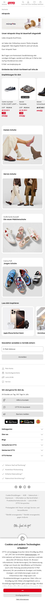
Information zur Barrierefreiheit (27, 498)
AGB (24, 495)
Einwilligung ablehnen (22, 595)
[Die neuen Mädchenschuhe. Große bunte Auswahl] (22, 233)
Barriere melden (22, 414)
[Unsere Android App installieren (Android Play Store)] (27, 421)
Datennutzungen (31, 554)
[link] (38, 421)
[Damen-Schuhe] (22, 145)
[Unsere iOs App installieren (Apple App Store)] (11, 421)
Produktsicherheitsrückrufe (16, 500)
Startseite (5, 9)
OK (22, 590)
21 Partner (14, 552)
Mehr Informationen (22, 599)
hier (34, 583)
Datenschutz (33, 495)
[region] (22, 570)
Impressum (9, 498)
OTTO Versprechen (22, 503)
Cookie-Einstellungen (13, 495)
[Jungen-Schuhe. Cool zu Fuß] (22, 277)
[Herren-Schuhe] (22, 189)
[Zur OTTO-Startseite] (11, 3)
